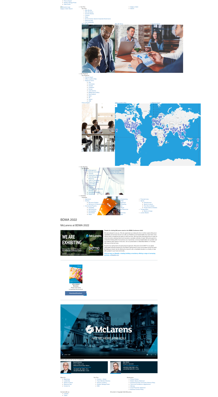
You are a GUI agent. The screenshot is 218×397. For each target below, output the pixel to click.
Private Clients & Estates (150, 207)
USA (90, 101)
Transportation (144, 209)
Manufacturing (92, 209)
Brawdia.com (115, 255)
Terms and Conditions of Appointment (140, 384)
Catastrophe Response (95, 175)
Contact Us (67, 386)
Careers (87, 15)
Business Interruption (94, 172)
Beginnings (67, 379)
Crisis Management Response (94, 177)
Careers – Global (101, 379)
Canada (91, 85)
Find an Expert (68, 1)
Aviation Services (114, 172)
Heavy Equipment (121, 202)
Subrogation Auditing (94, 192)
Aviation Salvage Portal (70, 2)
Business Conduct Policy (136, 389)
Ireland (90, 99)
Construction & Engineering (120, 199)
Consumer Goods (117, 206)
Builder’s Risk (119, 201)
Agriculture (88, 199)
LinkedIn (66, 393)
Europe (90, 89)
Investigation (92, 185)
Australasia (92, 84)
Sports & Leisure (148, 204)
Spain (90, 96)
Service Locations (102, 382)
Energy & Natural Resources (120, 209)
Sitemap (132, 386)
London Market (145, 213)
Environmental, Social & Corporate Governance (98, 19)
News (86, 17)
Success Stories (89, 13)
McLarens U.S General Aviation (97, 204)
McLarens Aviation (94, 202)
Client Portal (67, 4)
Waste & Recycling (121, 204)
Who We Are (88, 10)
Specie (142, 201)
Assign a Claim (64, 9)
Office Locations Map (91, 79)
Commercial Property (91, 206)
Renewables (119, 214)
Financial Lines (145, 199)
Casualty (91, 173)
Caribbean (91, 87)
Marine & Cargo (148, 211)
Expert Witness (93, 184)
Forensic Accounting (115, 170)
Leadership (67, 381)
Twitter (65, 395)
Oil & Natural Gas (121, 213)
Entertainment (147, 202)
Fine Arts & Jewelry (149, 206)
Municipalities (92, 211)
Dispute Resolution (94, 182)
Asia (90, 82)
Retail (90, 214)
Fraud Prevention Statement (138, 387)
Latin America (92, 91)
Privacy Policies (134, 379)
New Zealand (92, 94)
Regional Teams (89, 80)
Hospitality (91, 207)
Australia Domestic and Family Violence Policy (142, 382)
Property (91, 187)
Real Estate (92, 213)
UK (89, 97)
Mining (118, 211)
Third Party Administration (117, 173)
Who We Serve (89, 12)
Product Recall (120, 207)
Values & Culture (68, 382)
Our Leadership (89, 22)
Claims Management (90, 170)
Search (71, 9)
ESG (98, 386)
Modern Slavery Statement (137, 381)
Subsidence (92, 194)
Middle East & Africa (94, 92)
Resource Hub (89, 20)
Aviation (87, 201)
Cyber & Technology (94, 180)
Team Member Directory (103, 381)
